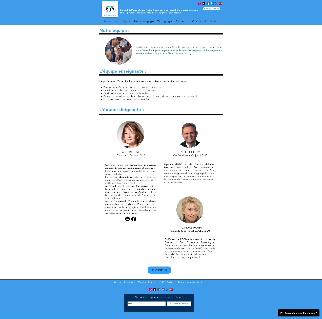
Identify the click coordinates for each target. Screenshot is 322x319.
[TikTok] (204, 3)
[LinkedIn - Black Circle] (127, 219)
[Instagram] (199, 3)
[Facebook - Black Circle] (133, 219)
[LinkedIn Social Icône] (212, 3)
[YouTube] (220, 3)
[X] (216, 3)
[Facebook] (208, 3)
